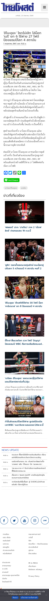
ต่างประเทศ (6, 562)
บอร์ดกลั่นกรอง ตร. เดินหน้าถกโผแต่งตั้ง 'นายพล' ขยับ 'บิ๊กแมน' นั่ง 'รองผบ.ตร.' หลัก (28, 463)
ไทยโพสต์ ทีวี (7, 582)
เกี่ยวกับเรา (32, 566)
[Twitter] (14, 520)
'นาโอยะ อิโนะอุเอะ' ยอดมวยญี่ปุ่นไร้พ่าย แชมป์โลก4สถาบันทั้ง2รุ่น (24, 379)
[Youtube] (24, 520)
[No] (46, 595)
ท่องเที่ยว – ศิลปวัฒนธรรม (38, 544)
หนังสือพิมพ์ (7, 553)
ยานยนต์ (5, 572)
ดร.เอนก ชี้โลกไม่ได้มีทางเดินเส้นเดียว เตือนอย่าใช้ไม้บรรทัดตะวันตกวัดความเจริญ (29, 456)
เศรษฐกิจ (6, 547)
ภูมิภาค (30, 550)
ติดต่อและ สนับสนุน (35, 569)
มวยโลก (23, 188)
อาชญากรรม (6, 566)
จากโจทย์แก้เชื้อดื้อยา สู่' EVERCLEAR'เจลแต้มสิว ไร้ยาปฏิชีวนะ (28, 483)
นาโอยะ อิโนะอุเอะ (11, 188)
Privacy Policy (33, 576)
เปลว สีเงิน (7, 537)
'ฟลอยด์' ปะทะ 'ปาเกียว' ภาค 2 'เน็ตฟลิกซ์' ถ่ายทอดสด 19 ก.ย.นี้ (23, 229)
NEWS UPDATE (10, 450)
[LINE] (45, 520)
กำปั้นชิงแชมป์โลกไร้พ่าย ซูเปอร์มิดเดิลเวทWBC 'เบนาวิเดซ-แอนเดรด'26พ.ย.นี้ (24, 423)
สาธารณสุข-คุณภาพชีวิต (10, 575)
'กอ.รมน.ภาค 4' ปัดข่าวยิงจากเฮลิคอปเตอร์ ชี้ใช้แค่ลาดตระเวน (29, 469)
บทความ (6, 544)
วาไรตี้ (30, 537)
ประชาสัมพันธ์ (33, 547)
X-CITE (5, 569)
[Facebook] (4, 520)
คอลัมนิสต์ (6, 541)
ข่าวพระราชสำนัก (8, 550)
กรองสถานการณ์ (34, 534)
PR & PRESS (33, 563)
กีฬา (29, 541)
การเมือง (6, 534)
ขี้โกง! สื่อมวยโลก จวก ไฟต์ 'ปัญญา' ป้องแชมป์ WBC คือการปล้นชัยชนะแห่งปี (24, 344)
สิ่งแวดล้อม (32, 553)
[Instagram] (35, 520)
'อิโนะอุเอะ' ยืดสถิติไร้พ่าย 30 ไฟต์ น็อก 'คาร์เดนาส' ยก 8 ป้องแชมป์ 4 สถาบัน (24, 304)
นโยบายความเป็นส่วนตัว (29, 597)
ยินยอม (15, 597)
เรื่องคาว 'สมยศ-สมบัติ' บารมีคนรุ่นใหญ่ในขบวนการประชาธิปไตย (28, 476)
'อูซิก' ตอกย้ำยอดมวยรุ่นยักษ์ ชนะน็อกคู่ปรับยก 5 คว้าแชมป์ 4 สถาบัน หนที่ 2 (24, 266)
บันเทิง (4, 578)
